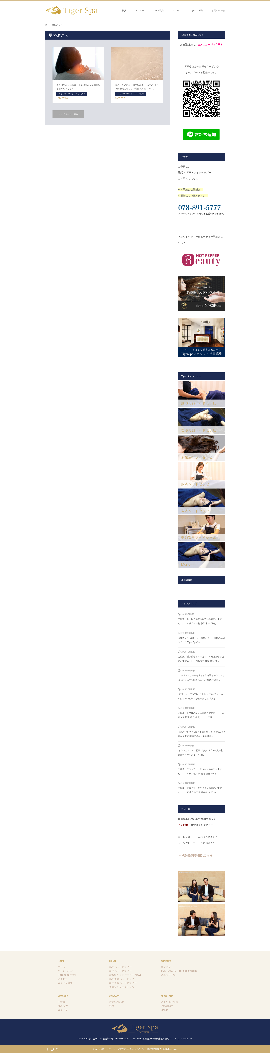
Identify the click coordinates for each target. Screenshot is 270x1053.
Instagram (167, 1005)
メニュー (139, 10)
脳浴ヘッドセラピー (120, 967)
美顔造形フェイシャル (121, 987)
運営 (111, 1005)
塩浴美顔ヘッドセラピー (123, 983)
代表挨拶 (63, 1005)
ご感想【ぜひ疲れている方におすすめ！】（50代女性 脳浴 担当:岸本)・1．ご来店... (201, 715)
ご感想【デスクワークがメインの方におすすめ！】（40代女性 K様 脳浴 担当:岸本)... (200, 771)
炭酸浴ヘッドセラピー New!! (125, 975)
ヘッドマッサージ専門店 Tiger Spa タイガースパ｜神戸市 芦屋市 (131, 1049)
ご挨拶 (123, 10)
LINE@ (164, 1010)
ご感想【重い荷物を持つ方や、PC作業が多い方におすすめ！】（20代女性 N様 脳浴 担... (201, 658)
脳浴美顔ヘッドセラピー (123, 979)
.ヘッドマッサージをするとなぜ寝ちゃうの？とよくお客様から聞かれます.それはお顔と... (201, 677)
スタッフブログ (189, 603)
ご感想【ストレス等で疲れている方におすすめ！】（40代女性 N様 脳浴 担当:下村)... (200, 621)
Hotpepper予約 (67, 975)
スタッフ (63, 1010)
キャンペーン (65, 970)
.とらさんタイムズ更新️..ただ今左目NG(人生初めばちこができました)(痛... (200, 752)
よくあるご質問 (169, 1002)
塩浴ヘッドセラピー (120, 970)
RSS (57, 1049)
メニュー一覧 (168, 975)
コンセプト (167, 967)
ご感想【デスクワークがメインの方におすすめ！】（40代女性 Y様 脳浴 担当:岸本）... (200, 790)
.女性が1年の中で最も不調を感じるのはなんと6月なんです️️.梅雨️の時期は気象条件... (201, 733)
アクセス (176, 10)
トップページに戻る (68, 114)
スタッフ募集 (196, 10)
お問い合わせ (218, 10)
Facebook (47, 1049)
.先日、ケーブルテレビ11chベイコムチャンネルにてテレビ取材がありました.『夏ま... (200, 696)
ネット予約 (158, 10)
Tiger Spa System (186, 970)
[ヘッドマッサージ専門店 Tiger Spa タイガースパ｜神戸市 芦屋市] (72, 10)
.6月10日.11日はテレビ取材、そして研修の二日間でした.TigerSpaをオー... (201, 640)
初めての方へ (168, 970)
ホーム (61, 967)
